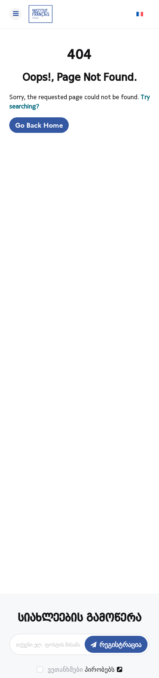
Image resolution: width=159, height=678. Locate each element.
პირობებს (100, 669)
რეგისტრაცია (120, 644)
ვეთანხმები (80, 669)
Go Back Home (39, 125)
